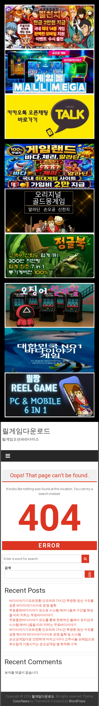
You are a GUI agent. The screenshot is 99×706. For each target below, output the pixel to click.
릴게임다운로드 (26, 431)
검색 (8, 568)
